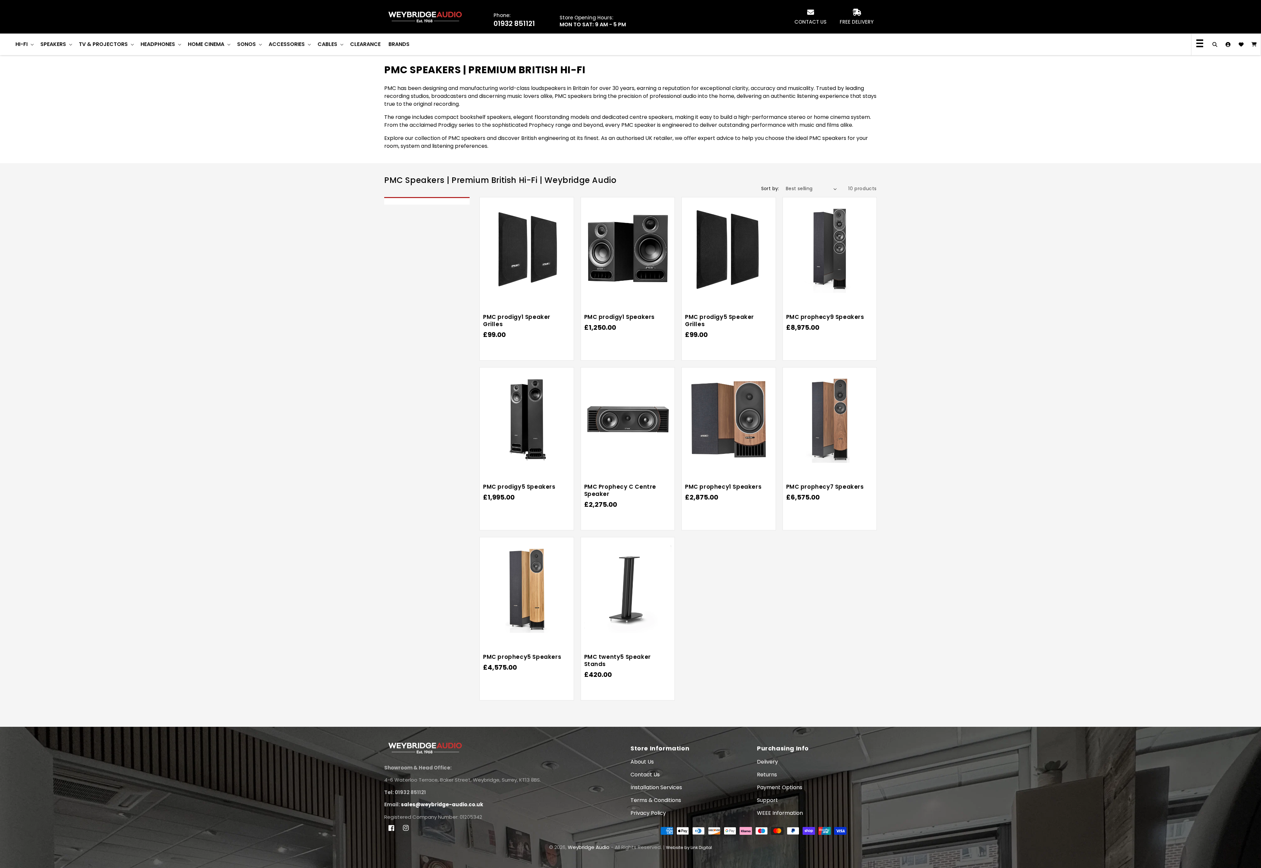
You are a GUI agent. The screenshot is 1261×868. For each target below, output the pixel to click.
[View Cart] (1254, 44)
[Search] (1214, 44)
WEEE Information (780, 813)
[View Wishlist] (1241, 44)
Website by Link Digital (689, 847)
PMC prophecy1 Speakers (723, 486)
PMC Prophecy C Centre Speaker (620, 490)
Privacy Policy (648, 813)
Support (767, 800)
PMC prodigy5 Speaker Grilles (719, 320)
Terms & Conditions (655, 800)
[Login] (1227, 44)
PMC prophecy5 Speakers (522, 656)
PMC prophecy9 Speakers (825, 317)
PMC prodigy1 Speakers (619, 317)
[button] (23, 44)
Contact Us (645, 774)
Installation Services (656, 787)
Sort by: (770, 188)
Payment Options (779, 787)
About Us (642, 762)
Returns (767, 774)
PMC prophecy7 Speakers (825, 486)
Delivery (767, 762)
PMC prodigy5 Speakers (519, 486)
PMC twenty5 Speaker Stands (617, 660)
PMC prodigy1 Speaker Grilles (516, 320)
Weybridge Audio (588, 847)
